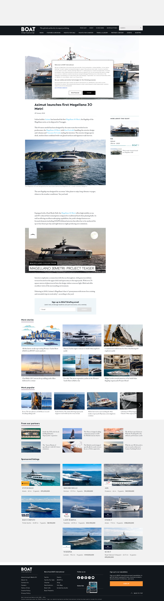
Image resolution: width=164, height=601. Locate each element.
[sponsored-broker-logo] (25, 485)
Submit (84, 309)
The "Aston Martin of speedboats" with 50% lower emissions (51, 447)
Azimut (47, 119)
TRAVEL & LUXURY (102, 33)
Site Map (60, 585)
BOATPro (60, 580)
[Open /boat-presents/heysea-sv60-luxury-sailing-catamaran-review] (72, 433)
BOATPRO (138, 33)
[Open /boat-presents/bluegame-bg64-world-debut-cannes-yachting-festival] (113, 447)
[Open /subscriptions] (90, 588)
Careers (23, 585)
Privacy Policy (26, 593)
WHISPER (67, 552)
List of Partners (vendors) (61, 87)
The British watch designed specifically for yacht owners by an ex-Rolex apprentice (92, 447)
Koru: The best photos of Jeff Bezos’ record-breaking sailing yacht (36, 412)
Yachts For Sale (49, 580)
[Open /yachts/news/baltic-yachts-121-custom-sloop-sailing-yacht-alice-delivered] (40, 365)
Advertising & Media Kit (29, 577)
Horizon (66, 491)
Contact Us (25, 582)
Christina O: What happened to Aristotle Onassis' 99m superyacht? (133, 412)
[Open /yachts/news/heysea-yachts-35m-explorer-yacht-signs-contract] (82, 335)
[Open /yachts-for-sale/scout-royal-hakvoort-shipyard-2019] (123, 539)
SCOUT (108, 552)
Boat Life (47, 588)
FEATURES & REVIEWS (53, 33)
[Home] (29, 30)
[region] (83, 79)
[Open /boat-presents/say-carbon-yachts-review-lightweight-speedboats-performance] (31, 447)
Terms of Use (25, 588)
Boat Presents (49, 590)
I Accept (89, 92)
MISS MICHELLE (70, 488)
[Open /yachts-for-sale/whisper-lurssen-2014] (82, 539)
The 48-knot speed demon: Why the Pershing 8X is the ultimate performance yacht (133, 434)
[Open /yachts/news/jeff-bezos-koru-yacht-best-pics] (36, 401)
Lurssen (66, 555)
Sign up (126, 583)
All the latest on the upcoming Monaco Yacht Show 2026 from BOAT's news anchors (40, 349)
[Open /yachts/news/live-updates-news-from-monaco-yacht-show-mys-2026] (40, 335)
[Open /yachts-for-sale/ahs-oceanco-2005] (123, 475)
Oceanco (108, 491)
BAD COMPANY (28, 520)
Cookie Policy (25, 590)
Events (59, 577)
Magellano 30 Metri (73, 119)
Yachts (46, 577)
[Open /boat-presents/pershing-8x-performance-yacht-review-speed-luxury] (113, 433)
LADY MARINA (69, 520)
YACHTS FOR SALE (69, 33)
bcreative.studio (62, 588)
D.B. (111, 139)
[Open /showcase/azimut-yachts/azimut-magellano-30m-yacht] (116, 151)
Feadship (66, 523)
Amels (24, 491)
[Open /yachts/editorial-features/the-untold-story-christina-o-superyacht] (135, 401)
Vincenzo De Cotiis (54, 133)
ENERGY (108, 520)
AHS (106, 488)
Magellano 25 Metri (53, 130)
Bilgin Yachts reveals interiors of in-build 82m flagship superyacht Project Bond (121, 379)
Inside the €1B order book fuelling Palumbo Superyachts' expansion (51, 434)
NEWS (41, 33)
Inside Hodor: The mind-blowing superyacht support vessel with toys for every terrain (69, 412)
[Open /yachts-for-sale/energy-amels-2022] (123, 507)
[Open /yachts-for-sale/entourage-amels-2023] (40, 475)
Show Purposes (75, 92)
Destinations (48, 585)
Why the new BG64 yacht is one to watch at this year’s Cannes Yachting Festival (133, 447)
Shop (58, 582)
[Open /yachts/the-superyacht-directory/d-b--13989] (124, 129)
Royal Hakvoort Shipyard (113, 555)
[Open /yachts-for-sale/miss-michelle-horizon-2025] (82, 475)
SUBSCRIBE (100, 28)
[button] (133, 67)
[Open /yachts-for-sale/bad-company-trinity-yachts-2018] (40, 507)
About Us (24, 580)
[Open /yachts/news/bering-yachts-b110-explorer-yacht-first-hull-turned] (123, 335)
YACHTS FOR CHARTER (86, 33)
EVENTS (129, 33)
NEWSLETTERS (112, 28)
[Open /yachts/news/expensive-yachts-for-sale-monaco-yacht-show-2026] (82, 365)
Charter (46, 582)
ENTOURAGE (28, 488)
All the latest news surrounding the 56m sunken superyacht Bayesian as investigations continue (101, 414)
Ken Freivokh (69, 130)
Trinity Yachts (26, 523)
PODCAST (83, 28)
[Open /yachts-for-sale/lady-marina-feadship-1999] (82, 507)
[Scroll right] (140, 405)
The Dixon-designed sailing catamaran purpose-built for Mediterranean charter (92, 434)
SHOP (91, 28)
